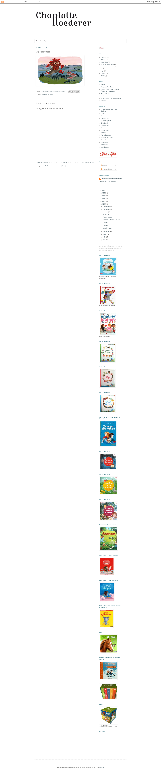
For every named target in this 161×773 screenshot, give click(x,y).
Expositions (47, 41)
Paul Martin (104, 142)
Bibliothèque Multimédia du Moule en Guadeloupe (110, 90)
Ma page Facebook (107, 87)
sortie (103, 76)
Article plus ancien (88, 162)
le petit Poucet (107, 228)
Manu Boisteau (106, 135)
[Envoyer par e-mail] (69, 92)
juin (104, 237)
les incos (104, 96)
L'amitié (105, 222)
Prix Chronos (105, 93)
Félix (102, 116)
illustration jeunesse (47, 94)
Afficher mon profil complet (107, 182)
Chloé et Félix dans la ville (111, 220)
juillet (105, 234)
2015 (103, 190)
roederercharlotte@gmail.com (112, 178)
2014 (103, 193)
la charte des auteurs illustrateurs (111, 98)
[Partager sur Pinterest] (78, 92)
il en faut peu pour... (107, 137)
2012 (103, 198)
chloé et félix (105, 118)
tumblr (103, 84)
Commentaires (107, 169)
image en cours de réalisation (110, 67)
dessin (103, 60)
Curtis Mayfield (106, 121)
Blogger (101, 767)
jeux (102, 71)
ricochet (103, 100)
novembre (106, 209)
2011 (103, 201)
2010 (103, 204)
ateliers (103, 57)
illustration (104, 62)
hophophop (105, 125)
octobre (105, 212)
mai (104, 240)
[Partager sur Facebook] (76, 92)
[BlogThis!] (72, 92)
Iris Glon (103, 133)
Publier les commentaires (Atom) (55, 166)
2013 (103, 196)
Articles (104, 165)
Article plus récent (42, 162)
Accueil (38, 41)
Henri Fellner (105, 130)
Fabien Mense (105, 128)
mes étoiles (106, 214)
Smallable (104, 145)
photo (103, 73)
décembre (106, 206)
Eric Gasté (104, 123)
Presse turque (107, 217)
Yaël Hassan (105, 147)
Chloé (103, 113)
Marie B (103, 140)
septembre (106, 231)
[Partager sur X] (74, 92)
